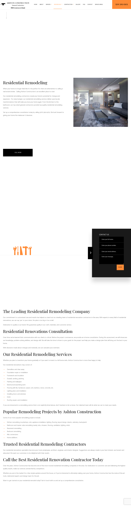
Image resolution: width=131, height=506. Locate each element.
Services (48, 4)
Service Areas (99, 4)
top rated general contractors (23, 105)
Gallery (78, 4)
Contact (90, 4)
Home (35, 4)
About (41, 4)
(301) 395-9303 (121, 4)
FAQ (84, 4)
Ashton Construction (18, 3)
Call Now (18, 152)
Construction (68, 4)
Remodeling (57, 4)
